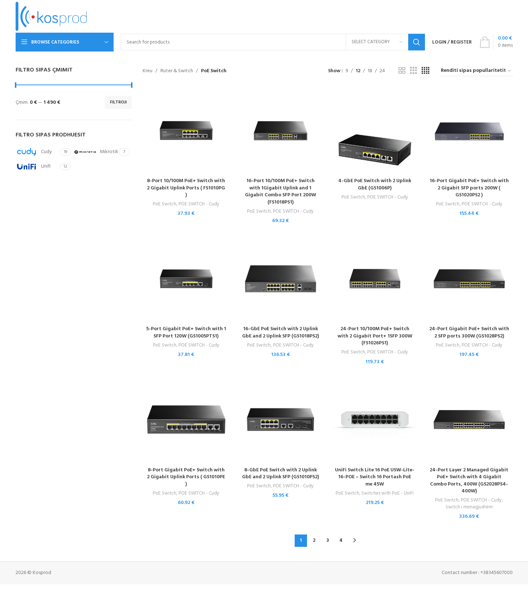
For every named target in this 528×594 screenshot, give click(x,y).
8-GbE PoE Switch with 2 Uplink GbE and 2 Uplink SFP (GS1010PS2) (280, 474)
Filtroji (118, 102)
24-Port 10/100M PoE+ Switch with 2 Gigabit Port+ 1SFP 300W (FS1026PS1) (374, 336)
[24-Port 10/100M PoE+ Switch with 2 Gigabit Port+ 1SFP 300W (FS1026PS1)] (374, 278)
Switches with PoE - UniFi (387, 493)
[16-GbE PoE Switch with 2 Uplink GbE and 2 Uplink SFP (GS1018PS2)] (280, 278)
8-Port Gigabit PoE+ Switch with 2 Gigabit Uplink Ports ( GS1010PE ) (186, 477)
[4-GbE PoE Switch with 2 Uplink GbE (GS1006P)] (374, 130)
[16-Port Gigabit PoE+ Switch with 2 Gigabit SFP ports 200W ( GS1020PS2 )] (469, 130)
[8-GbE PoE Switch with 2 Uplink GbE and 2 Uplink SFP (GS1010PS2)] (280, 419)
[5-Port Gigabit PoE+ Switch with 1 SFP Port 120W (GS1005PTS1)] (186, 278)
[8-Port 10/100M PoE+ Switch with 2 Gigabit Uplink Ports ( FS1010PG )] (186, 130)
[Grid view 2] (401, 71)
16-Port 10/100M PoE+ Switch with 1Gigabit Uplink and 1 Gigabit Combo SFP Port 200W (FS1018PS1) (280, 191)
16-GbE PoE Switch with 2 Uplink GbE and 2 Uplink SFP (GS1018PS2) (280, 332)
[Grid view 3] (413, 71)
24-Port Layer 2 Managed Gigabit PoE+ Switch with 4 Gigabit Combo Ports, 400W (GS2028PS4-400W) (469, 481)
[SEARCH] (416, 42)
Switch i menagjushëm (469, 507)
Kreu (147, 71)
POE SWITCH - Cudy (199, 204)
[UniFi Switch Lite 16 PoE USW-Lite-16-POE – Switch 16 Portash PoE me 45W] (374, 419)
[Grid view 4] (425, 71)
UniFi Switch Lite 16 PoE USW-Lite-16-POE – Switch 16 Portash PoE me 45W (374, 477)
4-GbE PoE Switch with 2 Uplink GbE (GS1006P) (374, 184)
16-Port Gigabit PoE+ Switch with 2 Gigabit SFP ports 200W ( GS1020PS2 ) (469, 188)
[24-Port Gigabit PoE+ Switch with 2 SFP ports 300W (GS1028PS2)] (469, 278)
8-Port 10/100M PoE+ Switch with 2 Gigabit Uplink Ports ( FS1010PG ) (186, 188)
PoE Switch (164, 204)
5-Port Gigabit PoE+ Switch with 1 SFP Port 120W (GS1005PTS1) (186, 332)
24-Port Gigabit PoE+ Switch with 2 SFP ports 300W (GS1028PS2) (469, 332)
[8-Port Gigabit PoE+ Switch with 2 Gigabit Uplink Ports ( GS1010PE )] (186, 419)
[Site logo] (51, 16)
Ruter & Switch (176, 71)
